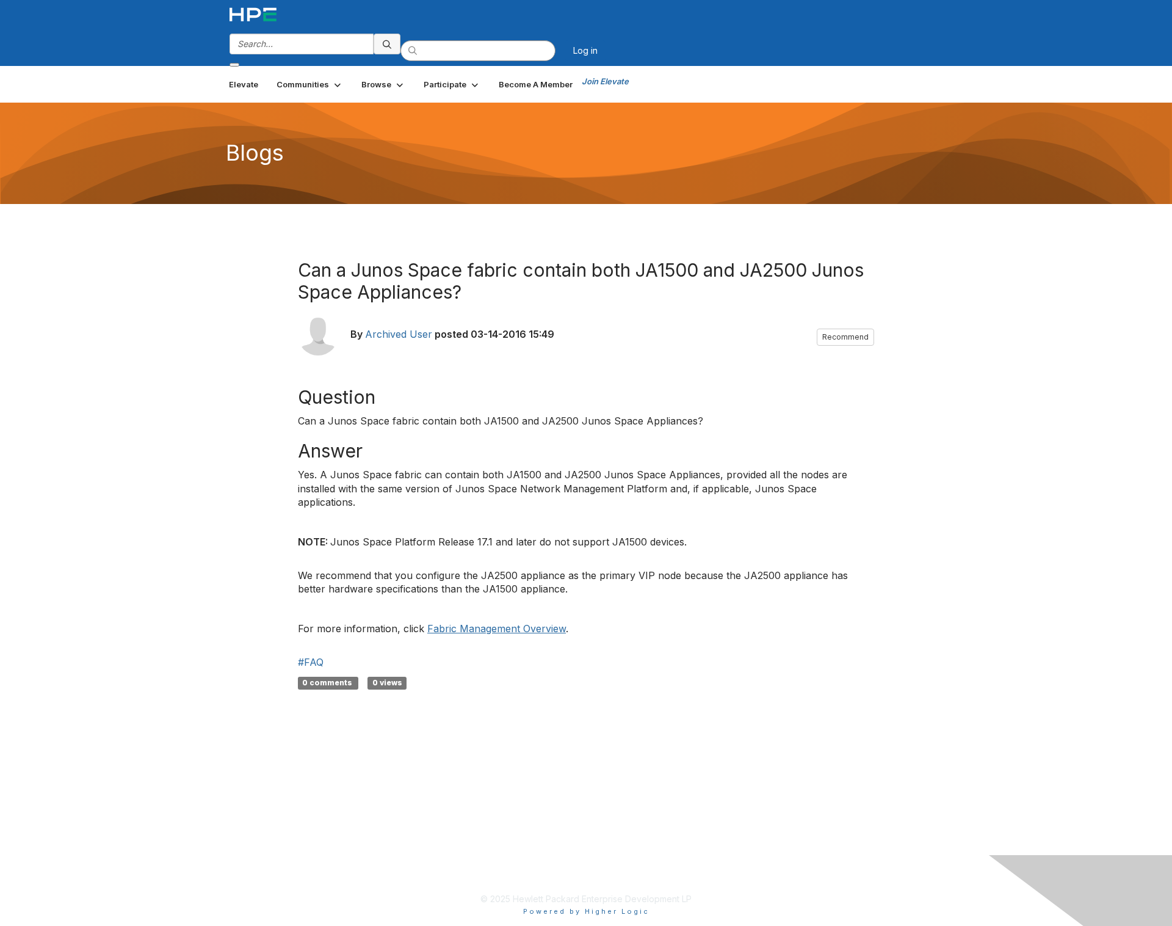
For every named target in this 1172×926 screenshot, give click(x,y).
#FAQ (311, 662)
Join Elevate (605, 81)
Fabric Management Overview (496, 628)
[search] (387, 44)
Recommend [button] (845, 336)
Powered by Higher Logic (586, 911)
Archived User (398, 334)
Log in (585, 50)
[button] (309, 84)
